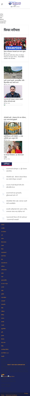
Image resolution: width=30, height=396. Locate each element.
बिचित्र (2, 314)
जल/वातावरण (3, 252)
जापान (2, 238)
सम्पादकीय (3, 304)
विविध (2, 346)
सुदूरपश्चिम (3, 328)
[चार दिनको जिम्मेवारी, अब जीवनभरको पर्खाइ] (13, 153)
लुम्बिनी (2, 294)
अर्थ (2, 235)
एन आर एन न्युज (4, 283)
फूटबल (2, 335)
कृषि (2, 332)
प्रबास (2, 245)
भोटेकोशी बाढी (2, 23)
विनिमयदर (2, 19)
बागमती (2, 321)
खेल (2, 259)
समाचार (2, 224)
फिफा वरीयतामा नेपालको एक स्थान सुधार (15, 51)
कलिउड (2, 266)
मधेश (2, 276)
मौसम (1, 17)
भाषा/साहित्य (3, 297)
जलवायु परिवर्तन (3, 21)
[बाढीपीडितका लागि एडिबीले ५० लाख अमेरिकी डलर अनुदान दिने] (13, 134)
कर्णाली (2, 287)
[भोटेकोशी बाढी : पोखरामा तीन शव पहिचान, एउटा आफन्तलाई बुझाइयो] (13, 105)
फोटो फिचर (3, 256)
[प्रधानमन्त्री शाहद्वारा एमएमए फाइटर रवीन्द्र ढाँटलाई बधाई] (13, 97)
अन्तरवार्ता (3, 301)
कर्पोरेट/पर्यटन (4, 269)
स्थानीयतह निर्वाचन (4, 349)
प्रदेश (2, 273)
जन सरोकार (3, 231)
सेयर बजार (3, 342)
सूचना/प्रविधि (4, 280)
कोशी (2, 290)
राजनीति (2, 228)
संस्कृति (2, 356)
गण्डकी (2, 325)
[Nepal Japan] (15, 3)
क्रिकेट (2, 339)
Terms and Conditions (11, 395)
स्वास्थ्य (2, 318)
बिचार (2, 249)
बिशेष (2, 307)
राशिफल (1, 16)
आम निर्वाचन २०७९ (5, 353)
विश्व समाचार (3, 242)
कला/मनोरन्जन (4, 262)
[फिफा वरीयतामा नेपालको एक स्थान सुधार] (15, 49)
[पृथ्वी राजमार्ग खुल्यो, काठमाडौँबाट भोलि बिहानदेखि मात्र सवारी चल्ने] (13, 78)
